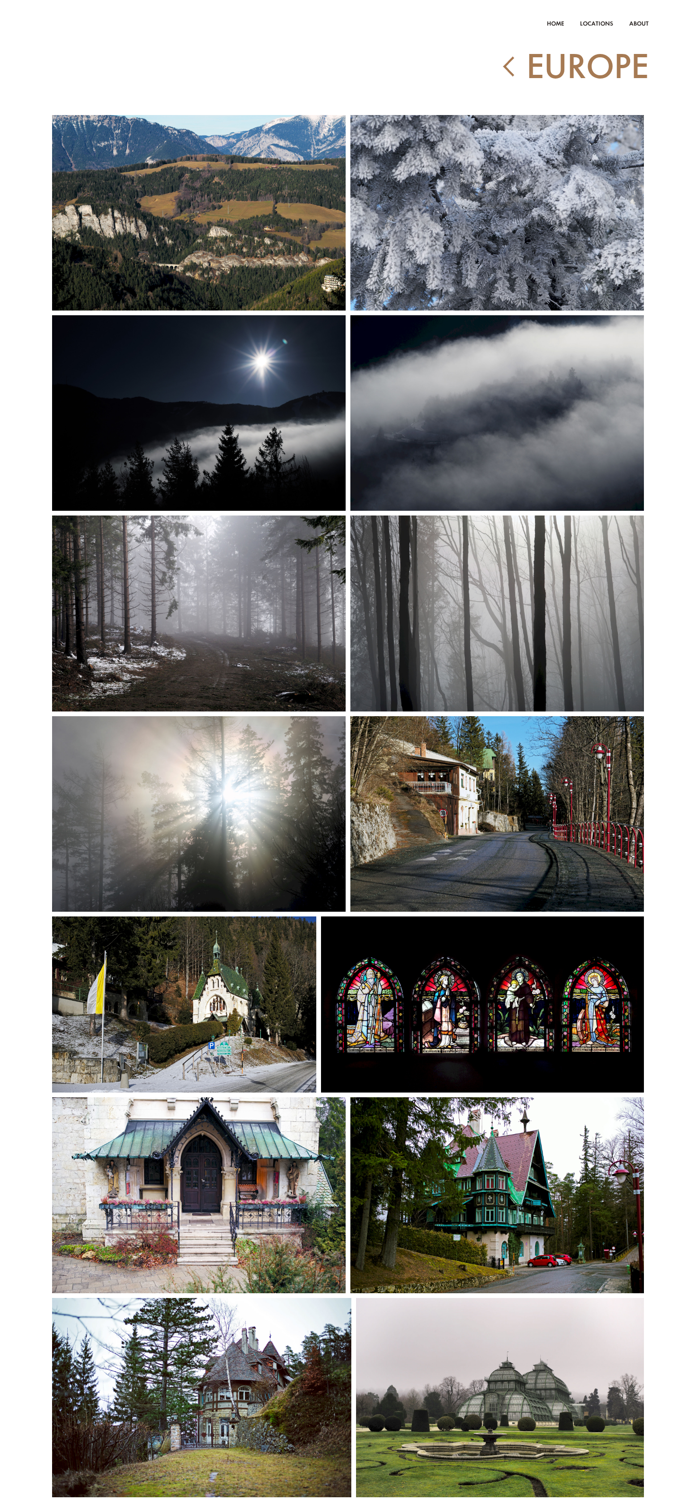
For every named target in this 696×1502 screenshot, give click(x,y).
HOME (555, 23)
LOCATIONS (596, 23)
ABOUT (639, 23)
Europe (587, 67)
